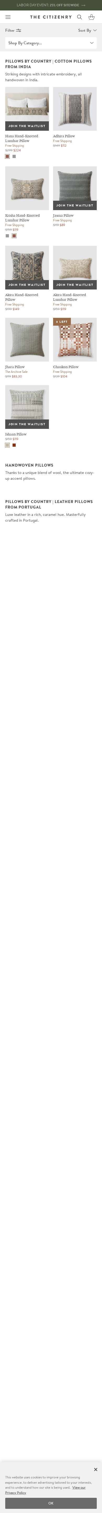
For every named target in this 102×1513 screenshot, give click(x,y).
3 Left (62, 322)
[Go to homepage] (51, 16)
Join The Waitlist (27, 126)
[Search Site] (79, 17)
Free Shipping (14, 146)
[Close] (95, 1469)
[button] (91, 17)
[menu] (8, 17)
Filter (9, 30)
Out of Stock (21, 91)
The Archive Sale (16, 372)
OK (50, 1503)
